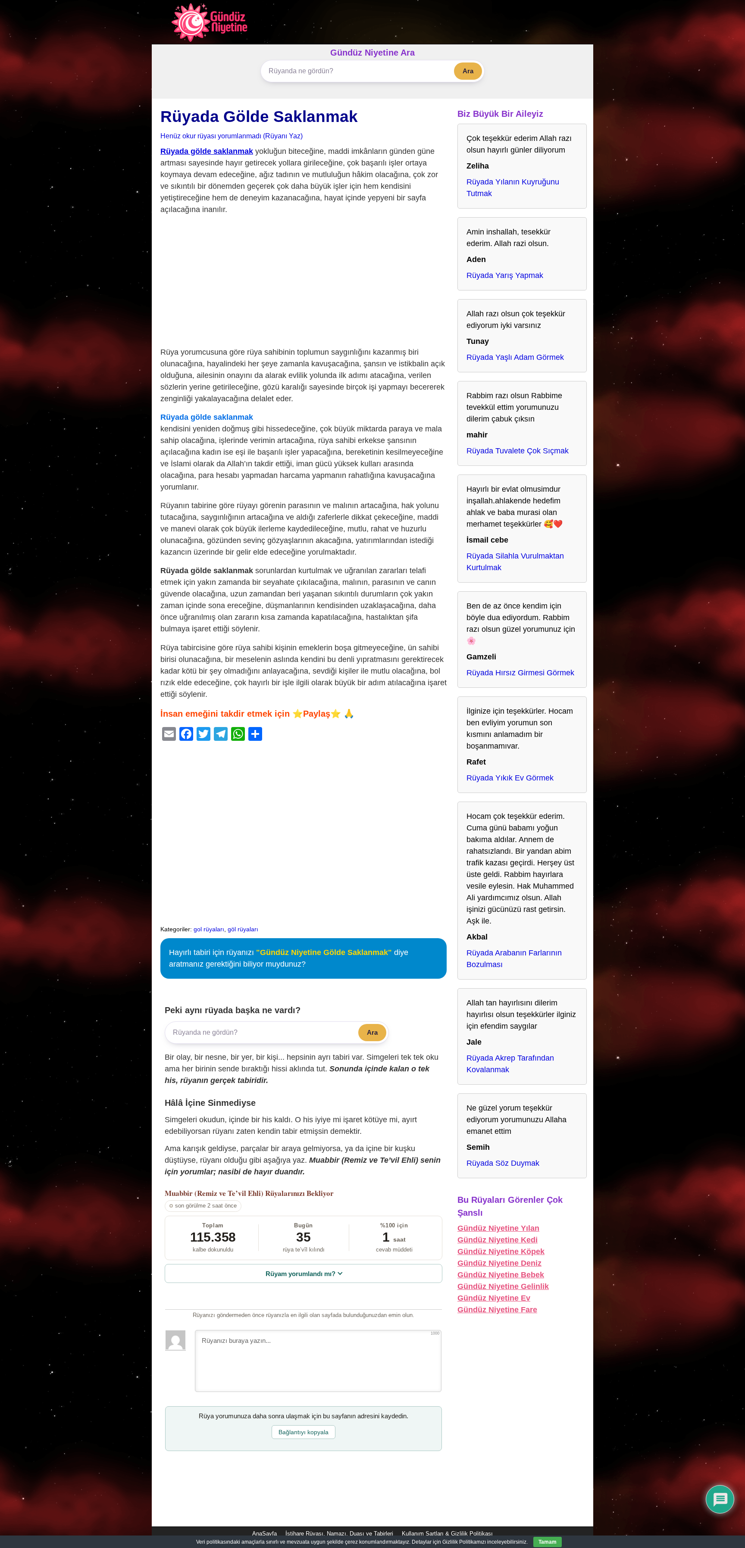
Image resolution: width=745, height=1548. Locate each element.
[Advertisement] (303, 282)
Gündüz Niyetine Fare (497, 1309)
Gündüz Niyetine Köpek (501, 1251)
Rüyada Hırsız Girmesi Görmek (520, 672)
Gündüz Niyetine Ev (493, 1298)
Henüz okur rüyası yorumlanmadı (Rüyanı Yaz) (231, 136)
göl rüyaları (243, 929)
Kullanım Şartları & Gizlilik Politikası (447, 1533)
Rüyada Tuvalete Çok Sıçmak (517, 450)
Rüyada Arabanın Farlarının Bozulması (514, 959)
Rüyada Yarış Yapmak (504, 275)
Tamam (547, 1542)
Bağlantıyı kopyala (304, 1432)
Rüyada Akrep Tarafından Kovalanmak (510, 1064)
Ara (468, 71)
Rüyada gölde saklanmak (206, 151)
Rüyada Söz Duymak (502, 1163)
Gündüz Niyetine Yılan (498, 1228)
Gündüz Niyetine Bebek (500, 1274)
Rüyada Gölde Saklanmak (259, 116)
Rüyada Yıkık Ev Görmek (510, 778)
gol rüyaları (209, 929)
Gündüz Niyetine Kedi (497, 1240)
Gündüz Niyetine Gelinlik (503, 1286)
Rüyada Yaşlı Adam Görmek (515, 357)
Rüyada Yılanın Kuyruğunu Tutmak (512, 188)
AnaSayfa (264, 1533)
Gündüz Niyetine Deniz (499, 1263)
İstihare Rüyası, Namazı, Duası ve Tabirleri (339, 1533)
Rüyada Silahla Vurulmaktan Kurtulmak (515, 562)
